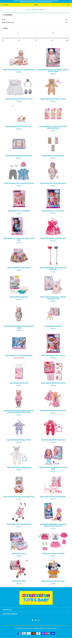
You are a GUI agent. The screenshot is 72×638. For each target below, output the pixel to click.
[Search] (63, 5)
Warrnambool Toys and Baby (30, 628)
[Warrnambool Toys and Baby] (36, 5)
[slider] (3, 38)
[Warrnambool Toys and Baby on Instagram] (35, 620)
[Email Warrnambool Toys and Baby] (39, 620)
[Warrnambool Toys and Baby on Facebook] (32, 620)
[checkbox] (35, 19)
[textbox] (18, 33)
